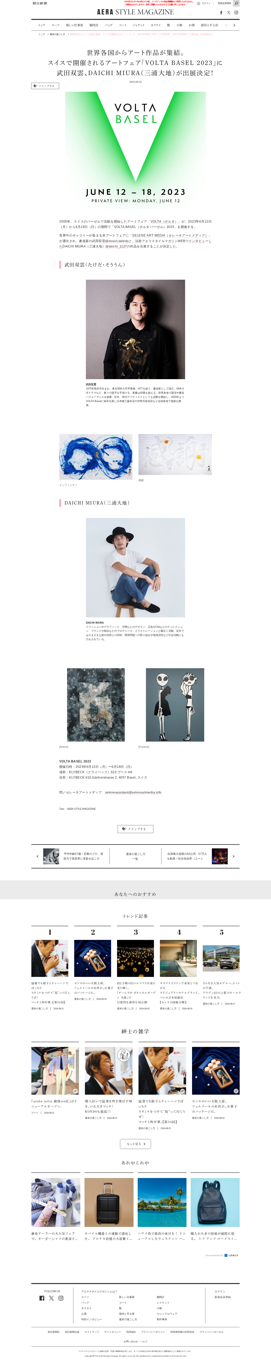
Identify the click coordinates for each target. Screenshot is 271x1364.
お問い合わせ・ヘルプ (135, 1341)
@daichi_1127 (116, 246)
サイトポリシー (112, 1332)
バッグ (109, 25)
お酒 (192, 25)
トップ (41, 25)
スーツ (56, 25)
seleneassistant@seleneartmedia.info (133, 792)
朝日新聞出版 (72, 1332)
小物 (179, 25)
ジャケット (138, 25)
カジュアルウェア (167, 1313)
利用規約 (131, 1332)
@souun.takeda (117, 241)
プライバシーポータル (211, 1332)
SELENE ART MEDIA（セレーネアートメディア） (170, 235)
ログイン (206, 3)
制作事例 (162, 1319)
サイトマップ (92, 1332)
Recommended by (215, 1255)
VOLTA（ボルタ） (164, 221)
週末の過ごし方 (128, 1319)
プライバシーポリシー (153, 1332)
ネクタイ (156, 25)
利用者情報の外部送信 (182, 1332)
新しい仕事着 (74, 25)
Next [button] (227, 25)
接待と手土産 (209, 25)
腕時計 (93, 25)
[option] (38, 25)
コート (122, 25)
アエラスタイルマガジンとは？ (99, 1291)
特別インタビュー (91, 1319)
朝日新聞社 (54, 1332)
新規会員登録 (224, 3)
